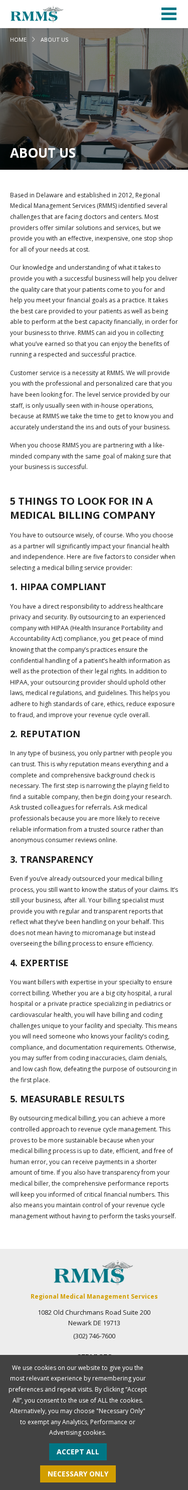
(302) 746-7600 (94, 1335)
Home (18, 39)
